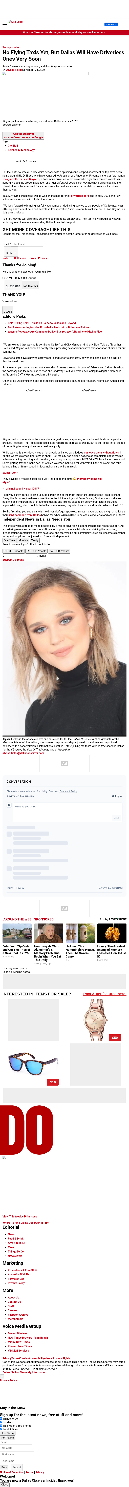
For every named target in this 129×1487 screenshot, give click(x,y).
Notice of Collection (14, 258)
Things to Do (10, 1418)
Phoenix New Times (20, 1346)
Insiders (8, 1422)
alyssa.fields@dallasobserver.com (23, 753)
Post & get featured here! (104, 994)
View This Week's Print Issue (20, 1216)
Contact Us (14, 1301)
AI (45, 1358)
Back (4, 1467)
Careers (12, 1310)
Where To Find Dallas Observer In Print (26, 1222)
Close (4, 1484)
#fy (4, 482)
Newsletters (15, 1256)
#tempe (81, 478)
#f (8, 482)
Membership (15, 1319)
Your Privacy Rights (58, 1358)
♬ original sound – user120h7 (21, 488)
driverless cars (80, 195)
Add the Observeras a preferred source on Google (23, 135)
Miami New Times (19, 1342)
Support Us (111, 24)
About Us (13, 1297)
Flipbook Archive (18, 1314)
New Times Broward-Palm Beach (28, 1337)
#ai (100, 478)
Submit (17, 1467)
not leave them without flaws (101, 452)
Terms (32, 258)
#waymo (92, 478)
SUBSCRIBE (13, 286)
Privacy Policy (16, 1283)
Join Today (7, 1433)
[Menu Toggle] (5, 24)
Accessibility (36, 1358)
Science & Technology (21, 150)
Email (7, 244)
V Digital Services (18, 1350)
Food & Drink (16, 1238)
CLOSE (8, 311)
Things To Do (16, 1251)
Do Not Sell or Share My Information (24, 1372)
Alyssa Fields (14, 69)
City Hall (13, 145)
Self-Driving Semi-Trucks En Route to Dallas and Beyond (42, 323)
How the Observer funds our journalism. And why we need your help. (64, 32)
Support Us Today (13, 559)
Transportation (11, 47)
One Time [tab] (9, 540)
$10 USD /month (13, 551)
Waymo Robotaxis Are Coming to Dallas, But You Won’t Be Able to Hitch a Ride (55, 331)
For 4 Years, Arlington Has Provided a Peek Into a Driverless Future (48, 327)
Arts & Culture (16, 1243)
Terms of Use (16, 1278)
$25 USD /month (36, 551)
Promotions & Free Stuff (22, 1270)
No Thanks (7, 1437)
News (11, 1234)
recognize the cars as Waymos (21, 179)
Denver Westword (18, 1333)
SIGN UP (11, 253)
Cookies (24, 1358)
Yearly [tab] (34, 540)
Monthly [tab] (23, 540)
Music (11, 1247)
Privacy (42, 258)
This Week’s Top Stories (17, 1425)
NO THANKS (30, 286)
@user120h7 (10, 472)
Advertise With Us (18, 1274)
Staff (11, 1306)
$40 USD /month (59, 551)
